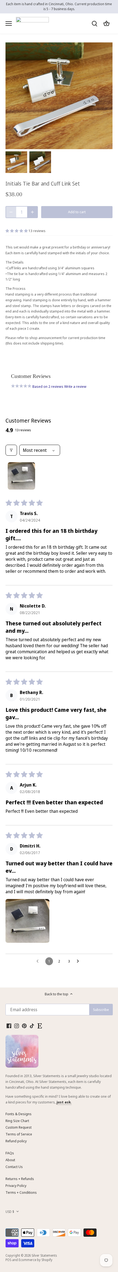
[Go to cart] (106, 23)
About (10, 1159)
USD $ (9, 1211)
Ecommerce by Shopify (35, 1259)
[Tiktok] (32, 1025)
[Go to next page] (79, 961)
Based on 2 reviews (47, 386)
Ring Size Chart (17, 1120)
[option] (16, 162)
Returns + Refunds (19, 1178)
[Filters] (11, 450)
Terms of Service (18, 1134)
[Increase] (32, 212)
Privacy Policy (15, 1185)
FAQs (9, 1152)
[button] (17, 230)
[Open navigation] (8, 23)
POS (8, 1259)
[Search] (94, 23)
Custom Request (18, 1127)
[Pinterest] (24, 1025)
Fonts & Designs (18, 1113)
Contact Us (14, 1166)
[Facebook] (9, 1025)
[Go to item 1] (21, 476)
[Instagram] (16, 1025)
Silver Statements (44, 1255)
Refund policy (16, 1140)
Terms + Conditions (21, 1192)
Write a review (75, 386)
